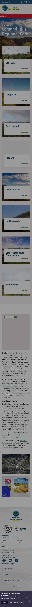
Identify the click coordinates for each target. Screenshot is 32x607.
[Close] (30, 601)
